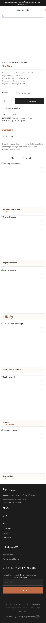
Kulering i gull (8, 476)
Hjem (5, 524)
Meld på (23, 590)
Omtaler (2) (7, 136)
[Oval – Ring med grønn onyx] (23, 344)
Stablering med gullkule (11, 209)
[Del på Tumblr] (21, 120)
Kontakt (6, 533)
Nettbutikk (7, 538)
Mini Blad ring (8, 316)
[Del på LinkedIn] (18, 120)
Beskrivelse (7, 130)
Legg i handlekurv (30, 101)
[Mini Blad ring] (23, 291)
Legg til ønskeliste (13, 108)
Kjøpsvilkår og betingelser (13, 554)
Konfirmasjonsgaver (20, 118)
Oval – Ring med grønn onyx (13, 369)
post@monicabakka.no (17, 499)
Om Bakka (7, 528)
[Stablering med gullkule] (23, 184)
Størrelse (6, 92)
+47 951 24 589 (15, 503)
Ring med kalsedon (10, 263)
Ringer (30, 118)
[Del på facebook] (12, 120)
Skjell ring (6, 423)
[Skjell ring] (23, 398)
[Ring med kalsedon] (23, 238)
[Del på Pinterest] (24, 120)
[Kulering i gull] (23, 451)
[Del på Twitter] (15, 120)
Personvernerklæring (11, 559)
